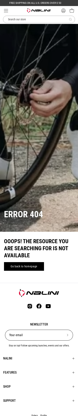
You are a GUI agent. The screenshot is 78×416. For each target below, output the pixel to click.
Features (10, 372)
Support (9, 401)
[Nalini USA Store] (39, 10)
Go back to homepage (24, 266)
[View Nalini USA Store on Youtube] (48, 306)
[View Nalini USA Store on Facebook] (39, 306)
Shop (7, 386)
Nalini (7, 358)
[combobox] (39, 19)
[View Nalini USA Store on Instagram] (30, 306)
